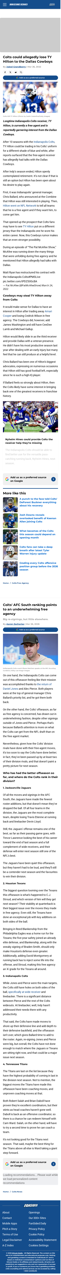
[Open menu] (5, 4)
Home (6, 583)
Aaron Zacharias (15, 624)
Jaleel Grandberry (16, 66)
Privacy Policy (37, 1228)
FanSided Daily (37, 1223)
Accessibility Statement (43, 1239)
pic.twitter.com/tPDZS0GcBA (20, 281)
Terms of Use (10, 1234)
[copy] (21, 72)
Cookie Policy (36, 1234)
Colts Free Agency (20, 583)
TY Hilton (28, 226)
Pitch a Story (9, 1228)
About (5, 1212)
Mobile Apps (9, 1223)
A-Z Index (8, 1245)
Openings (34, 1212)
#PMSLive (34, 276)
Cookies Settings (39, 1245)
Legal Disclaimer (12, 1239)
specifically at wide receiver (24, 991)
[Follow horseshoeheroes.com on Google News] (53, 479)
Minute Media (17, 1253)
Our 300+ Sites (37, 1217)
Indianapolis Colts (44, 141)
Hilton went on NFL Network (19, 205)
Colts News (17, 1192)
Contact (7, 1217)
